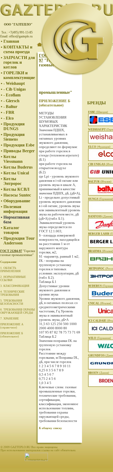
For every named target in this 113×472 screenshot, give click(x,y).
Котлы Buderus (18, 167)
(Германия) (100, 198)
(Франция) (99, 146)
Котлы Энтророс (12, 181)
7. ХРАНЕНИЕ (9, 318)
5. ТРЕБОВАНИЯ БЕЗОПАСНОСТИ (11, 302)
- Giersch (11, 101)
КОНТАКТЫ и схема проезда (17, 49)
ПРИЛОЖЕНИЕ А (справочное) (11, 326)
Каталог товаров (11, 230)
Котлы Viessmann (13, 159)
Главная (11, 41)
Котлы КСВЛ (16, 189)
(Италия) (99, 181)
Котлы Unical (16, 173)
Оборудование (16, 201)
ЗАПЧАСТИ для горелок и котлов (19, 62)
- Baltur (10, 106)
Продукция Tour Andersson (19, 240)
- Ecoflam (11, 95)
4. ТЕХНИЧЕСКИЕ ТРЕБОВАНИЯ (12, 293)
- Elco (8, 118)
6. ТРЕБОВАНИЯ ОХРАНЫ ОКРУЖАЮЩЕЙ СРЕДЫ (17, 311)
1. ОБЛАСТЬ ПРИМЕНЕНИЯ (10, 269)
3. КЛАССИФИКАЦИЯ (14, 285)
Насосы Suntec (17, 195)
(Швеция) (98, 112)
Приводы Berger (19, 151)
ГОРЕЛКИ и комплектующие (19, 75)
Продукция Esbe (18, 145)
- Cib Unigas (14, 89)
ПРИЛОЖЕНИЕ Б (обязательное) (11, 335)
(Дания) (100, 216)
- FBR (8, 112)
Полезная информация (15, 209)
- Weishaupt (14, 83)
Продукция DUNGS (14, 126)
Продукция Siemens (14, 136)
